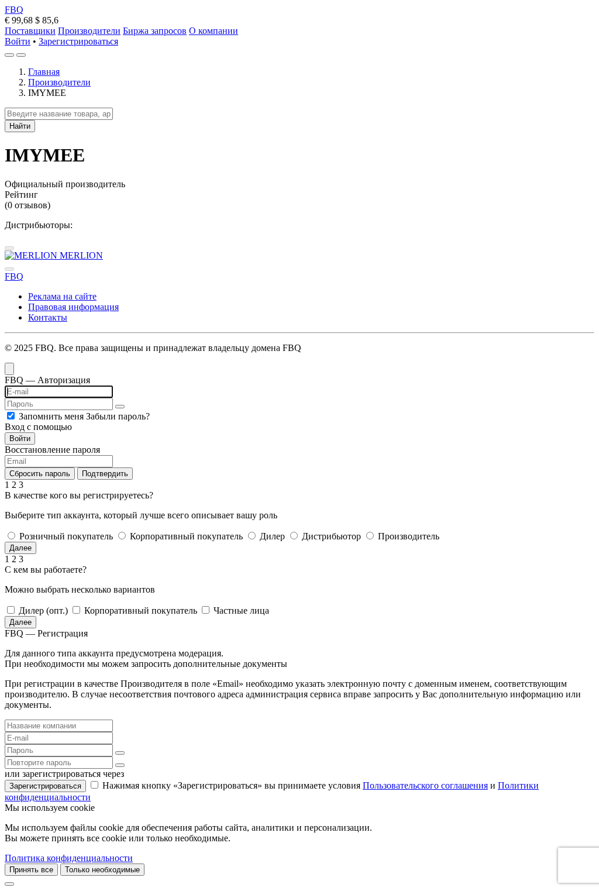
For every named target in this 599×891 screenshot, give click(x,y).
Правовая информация (73, 307)
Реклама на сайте (62, 296)
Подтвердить (105, 473)
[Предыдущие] (9, 248)
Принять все (31, 869)
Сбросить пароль (39, 473)
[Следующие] (9, 269)
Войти (17, 41)
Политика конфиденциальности (69, 858)
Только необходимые (102, 869)
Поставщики (30, 31)
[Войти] (9, 55)
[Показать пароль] (120, 406)
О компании (213, 31)
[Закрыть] (9, 884)
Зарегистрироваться (78, 41)
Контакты (47, 317)
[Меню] (21, 55)
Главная (44, 72)
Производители (89, 31)
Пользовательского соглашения (425, 785)
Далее (20, 547)
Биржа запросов (155, 31)
